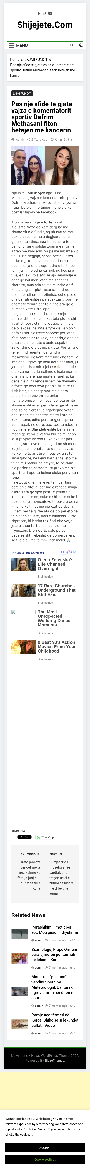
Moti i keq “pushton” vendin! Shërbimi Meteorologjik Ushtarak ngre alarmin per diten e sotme (52, 987)
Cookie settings (45, 1159)
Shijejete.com (45, 25)
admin (20, 139)
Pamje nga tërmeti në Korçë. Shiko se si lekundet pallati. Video (54, 1020)
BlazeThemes (54, 1060)
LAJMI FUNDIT (22, 93)
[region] (45, 1139)
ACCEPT (45, 1147)
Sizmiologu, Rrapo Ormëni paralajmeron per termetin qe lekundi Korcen (54, 954)
